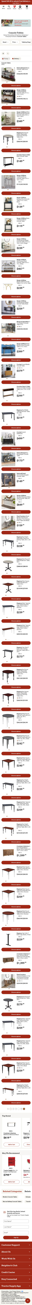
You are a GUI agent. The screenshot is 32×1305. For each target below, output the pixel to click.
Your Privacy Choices (15, 1291)
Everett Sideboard (21, 432)
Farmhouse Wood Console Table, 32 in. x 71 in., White (23, 262)
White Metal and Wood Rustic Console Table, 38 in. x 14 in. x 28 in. (23, 114)
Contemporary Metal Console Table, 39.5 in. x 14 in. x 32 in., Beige (23, 241)
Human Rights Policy (21, 1298)
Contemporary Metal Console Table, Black (22, 302)
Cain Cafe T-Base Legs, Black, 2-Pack (23, 933)
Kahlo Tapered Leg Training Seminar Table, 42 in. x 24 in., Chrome (23, 605)
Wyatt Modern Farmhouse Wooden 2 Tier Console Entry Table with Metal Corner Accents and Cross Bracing (23, 518)
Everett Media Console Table (23, 365)
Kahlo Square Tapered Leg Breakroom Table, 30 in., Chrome (23, 890)
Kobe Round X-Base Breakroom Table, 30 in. (23, 998)
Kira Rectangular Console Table (22, 454)
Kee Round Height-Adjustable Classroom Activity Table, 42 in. (22, 135)
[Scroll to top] (27, 1300)
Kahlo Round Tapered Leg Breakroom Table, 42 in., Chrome (23, 912)
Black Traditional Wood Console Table (23, 220)
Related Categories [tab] (12, 1191)
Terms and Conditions (7, 1292)
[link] (5, 35)
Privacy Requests (22, 1301)
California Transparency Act (21, 1292)
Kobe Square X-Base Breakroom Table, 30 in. (23, 582)
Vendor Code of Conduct (7, 1299)
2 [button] (13, 1109)
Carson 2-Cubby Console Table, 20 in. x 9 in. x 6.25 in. (23, 388)
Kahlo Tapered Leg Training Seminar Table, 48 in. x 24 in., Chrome (23, 1021)
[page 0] (8, 1109)
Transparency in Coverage (8, 1298)
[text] (21, 36)
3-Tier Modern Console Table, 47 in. (23, 323)
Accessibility (13, 1294)
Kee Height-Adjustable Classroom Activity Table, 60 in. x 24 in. (23, 1087)
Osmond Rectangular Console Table (23, 475)
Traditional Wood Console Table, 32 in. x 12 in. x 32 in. (23, 177)
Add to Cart (11, 1144)
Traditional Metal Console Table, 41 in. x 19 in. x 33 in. (23, 92)
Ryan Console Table (23, 155)
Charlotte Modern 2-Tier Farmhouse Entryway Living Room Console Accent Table (23, 977)
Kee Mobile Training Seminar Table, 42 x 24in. (23, 411)
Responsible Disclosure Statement (10, 1295)
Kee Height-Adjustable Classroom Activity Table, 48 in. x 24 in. (23, 782)
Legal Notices (5, 1294)
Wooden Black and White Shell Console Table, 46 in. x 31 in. (23, 498)
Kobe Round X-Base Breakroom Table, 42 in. (23, 560)
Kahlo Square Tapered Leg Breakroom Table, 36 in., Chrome (23, 868)
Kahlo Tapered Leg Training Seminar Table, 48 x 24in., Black (23, 803)
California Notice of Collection (9, 1301)
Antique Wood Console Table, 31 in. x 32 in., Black (23, 200)
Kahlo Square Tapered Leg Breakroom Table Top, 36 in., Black (23, 759)
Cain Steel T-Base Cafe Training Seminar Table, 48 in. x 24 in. (23, 649)
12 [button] (21, 1109)
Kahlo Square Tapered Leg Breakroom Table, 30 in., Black (23, 1064)
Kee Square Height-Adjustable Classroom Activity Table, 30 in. (23, 694)
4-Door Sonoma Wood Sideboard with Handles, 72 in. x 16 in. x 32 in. (23, 956)
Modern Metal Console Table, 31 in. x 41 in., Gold (23, 282)
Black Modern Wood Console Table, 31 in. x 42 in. (23, 345)
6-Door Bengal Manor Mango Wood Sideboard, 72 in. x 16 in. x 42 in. (23, 848)
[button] (20, 3)
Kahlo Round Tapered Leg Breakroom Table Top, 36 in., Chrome (23, 716)
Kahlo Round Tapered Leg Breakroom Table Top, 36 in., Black (23, 737)
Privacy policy (4, 1291)
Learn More (16, 3)
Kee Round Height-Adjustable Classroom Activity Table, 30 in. (22, 671)
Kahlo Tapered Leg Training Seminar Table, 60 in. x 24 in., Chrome (23, 627)
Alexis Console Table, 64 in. (23, 68)
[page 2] (24, 1109)
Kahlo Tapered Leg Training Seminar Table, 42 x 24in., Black (23, 1042)
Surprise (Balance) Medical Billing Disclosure (12, 1297)
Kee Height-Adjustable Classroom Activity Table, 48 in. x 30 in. (23, 826)
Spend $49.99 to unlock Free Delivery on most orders (16, 1)
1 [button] (10, 1109)
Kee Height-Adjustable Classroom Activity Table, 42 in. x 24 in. (23, 539)
